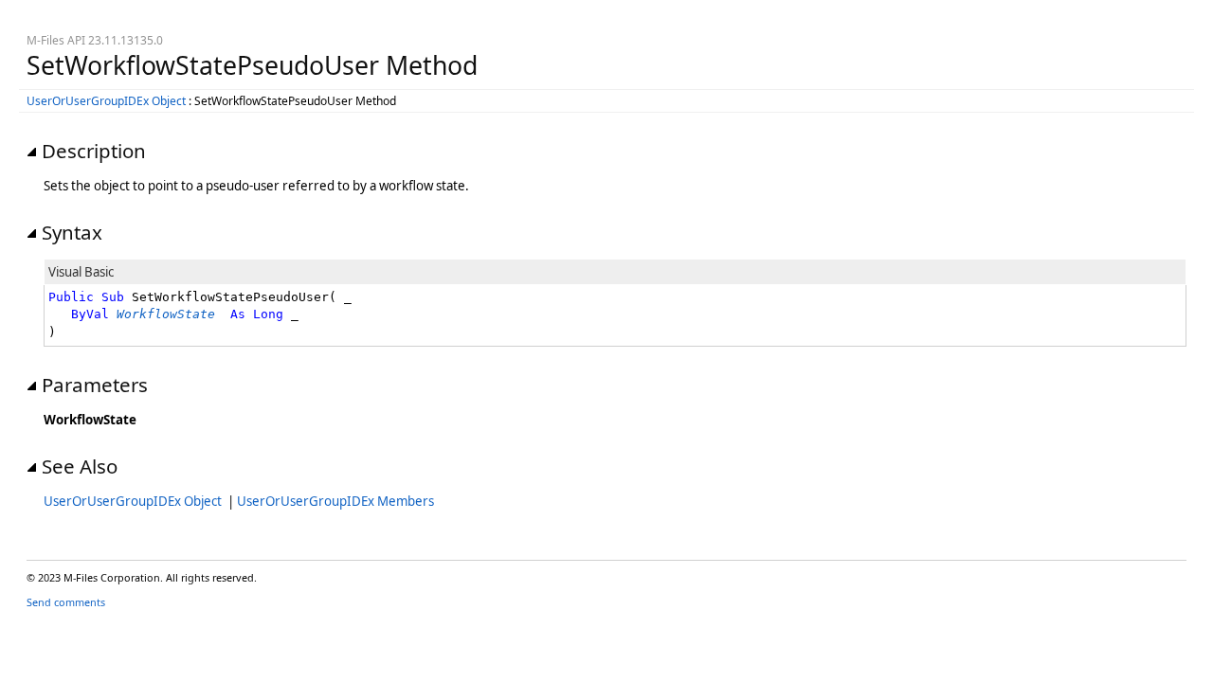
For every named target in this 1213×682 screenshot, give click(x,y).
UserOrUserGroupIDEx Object (106, 101)
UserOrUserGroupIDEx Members (335, 501)
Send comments (66, 602)
